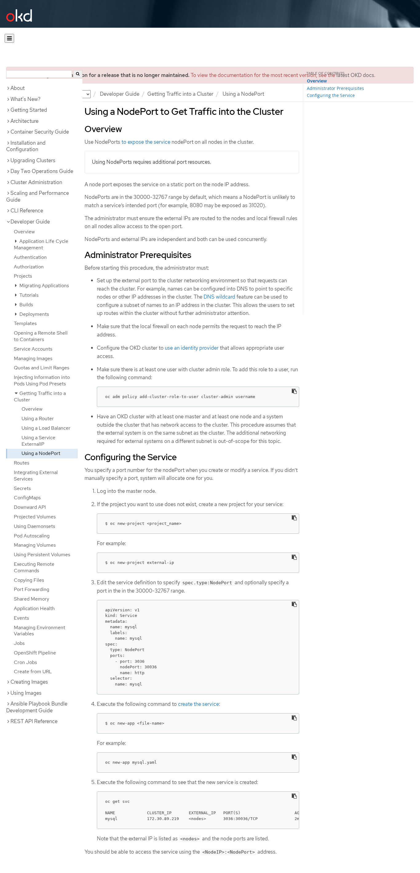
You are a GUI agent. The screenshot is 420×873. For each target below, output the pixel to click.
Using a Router (38, 418)
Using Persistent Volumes (42, 554)
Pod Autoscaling (32, 536)
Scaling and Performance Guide (37, 196)
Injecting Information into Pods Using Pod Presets (42, 380)
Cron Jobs (25, 662)
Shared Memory (31, 599)
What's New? (25, 99)
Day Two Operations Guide (41, 171)
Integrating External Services (36, 475)
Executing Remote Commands (34, 567)
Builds (25, 304)
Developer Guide (119, 94)
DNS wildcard (219, 296)
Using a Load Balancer (46, 428)
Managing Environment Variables (39, 630)
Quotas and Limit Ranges (41, 367)
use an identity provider (192, 347)
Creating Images (29, 681)
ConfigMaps (27, 497)
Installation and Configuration (26, 146)
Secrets (22, 488)
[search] (77, 74)
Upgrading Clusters (32, 160)
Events (21, 618)
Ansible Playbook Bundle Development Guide (36, 707)
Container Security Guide (39, 131)
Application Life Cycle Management (41, 244)
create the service (198, 704)
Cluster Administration (36, 182)
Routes (21, 463)
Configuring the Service (331, 95)
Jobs (19, 643)
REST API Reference (33, 721)
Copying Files (29, 580)
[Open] (9, 38)
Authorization (29, 267)
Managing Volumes (35, 545)
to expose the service (145, 142)
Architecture (24, 121)
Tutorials (28, 295)
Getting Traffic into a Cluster (180, 94)
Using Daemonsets (34, 526)
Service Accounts (33, 349)
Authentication (30, 257)
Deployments (33, 314)
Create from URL (33, 671)
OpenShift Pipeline (35, 653)
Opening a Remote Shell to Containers (41, 336)
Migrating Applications (43, 285)
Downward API (30, 507)
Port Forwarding (31, 589)
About (17, 88)
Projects (23, 276)
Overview (24, 231)
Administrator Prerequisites (335, 88)
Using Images (26, 693)
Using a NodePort (41, 453)
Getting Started (28, 110)
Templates (25, 323)
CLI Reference (26, 210)
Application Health (34, 608)
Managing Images (33, 358)
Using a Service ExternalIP (38, 440)
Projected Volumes (35, 516)
